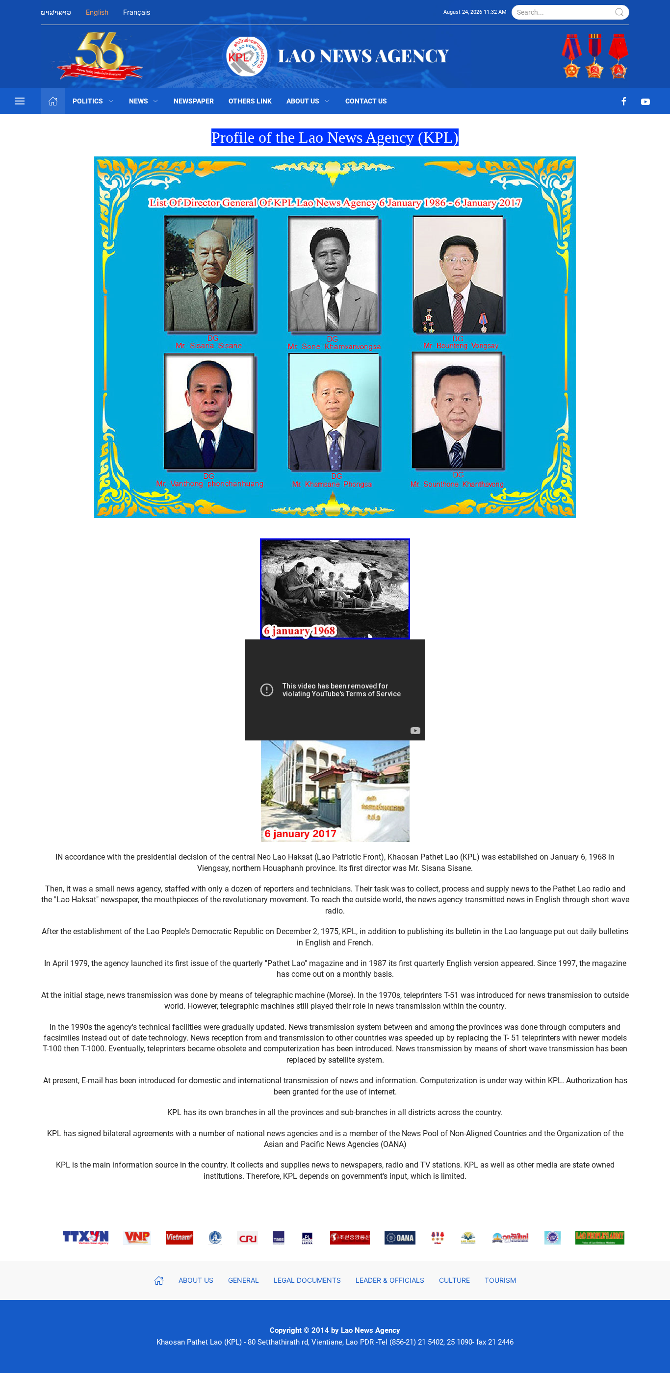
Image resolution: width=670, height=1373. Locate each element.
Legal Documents (307, 1280)
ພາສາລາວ (56, 12)
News (138, 101)
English (97, 12)
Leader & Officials (390, 1280)
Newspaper (194, 101)
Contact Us (366, 101)
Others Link (250, 101)
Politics (88, 101)
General (243, 1280)
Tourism (500, 1280)
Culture (454, 1280)
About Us (302, 101)
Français (136, 12)
